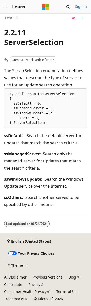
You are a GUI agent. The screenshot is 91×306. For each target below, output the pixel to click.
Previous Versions (47, 277)
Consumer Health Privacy (25, 291)
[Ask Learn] (74, 18)
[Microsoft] (45, 7)
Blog (72, 277)
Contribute (13, 284)
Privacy (34, 284)
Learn (10, 17)
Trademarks (14, 298)
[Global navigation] (5, 6)
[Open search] (68, 6)
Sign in (81, 6)
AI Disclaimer (15, 277)
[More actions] (82, 18)
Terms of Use (67, 291)
